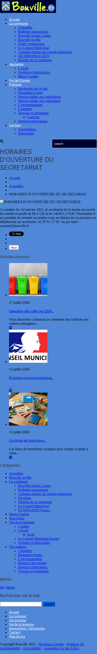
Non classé (17, 518)
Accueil (14, 19)
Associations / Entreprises (27, 628)
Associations (27, 129)
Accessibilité (32, 648)
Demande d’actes (30, 93)
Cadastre (33, 117)
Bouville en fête (29, 40)
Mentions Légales (51, 644)
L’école (23, 68)
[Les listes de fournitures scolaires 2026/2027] (28, 424)
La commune (18, 23)
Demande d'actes (30, 555)
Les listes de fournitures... (27, 440)
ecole (31, 534)
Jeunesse (16, 64)
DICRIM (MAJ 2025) (34, 56)
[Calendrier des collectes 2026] (28, 295)
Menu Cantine (28, 76)
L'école (23, 530)
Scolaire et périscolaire (34, 72)
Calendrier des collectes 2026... (31, 311)
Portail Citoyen (19, 80)
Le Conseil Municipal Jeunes (38, 538)
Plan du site (17, 636)
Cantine (23, 526)
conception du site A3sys (61, 648)
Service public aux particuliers (39, 97)
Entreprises (26, 133)
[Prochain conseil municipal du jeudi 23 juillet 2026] (28, 361)
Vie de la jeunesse (22, 522)
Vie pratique (17, 547)
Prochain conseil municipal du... (31, 378)
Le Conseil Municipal (33, 48)
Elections (24, 498)
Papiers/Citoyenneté (32, 563)
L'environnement (30, 559)
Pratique (15, 84)
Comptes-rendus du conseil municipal (45, 52)
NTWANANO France (34, 510)
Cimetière (25, 109)
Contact (15, 125)
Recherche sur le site (32, 88)
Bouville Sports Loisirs (34, 36)
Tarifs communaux (31, 44)
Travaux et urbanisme (33, 113)
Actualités (25, 27)
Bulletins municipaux (33, 31)
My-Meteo (7, 587)
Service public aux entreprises (39, 101)
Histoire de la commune (35, 60)
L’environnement (30, 105)
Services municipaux (33, 121)
